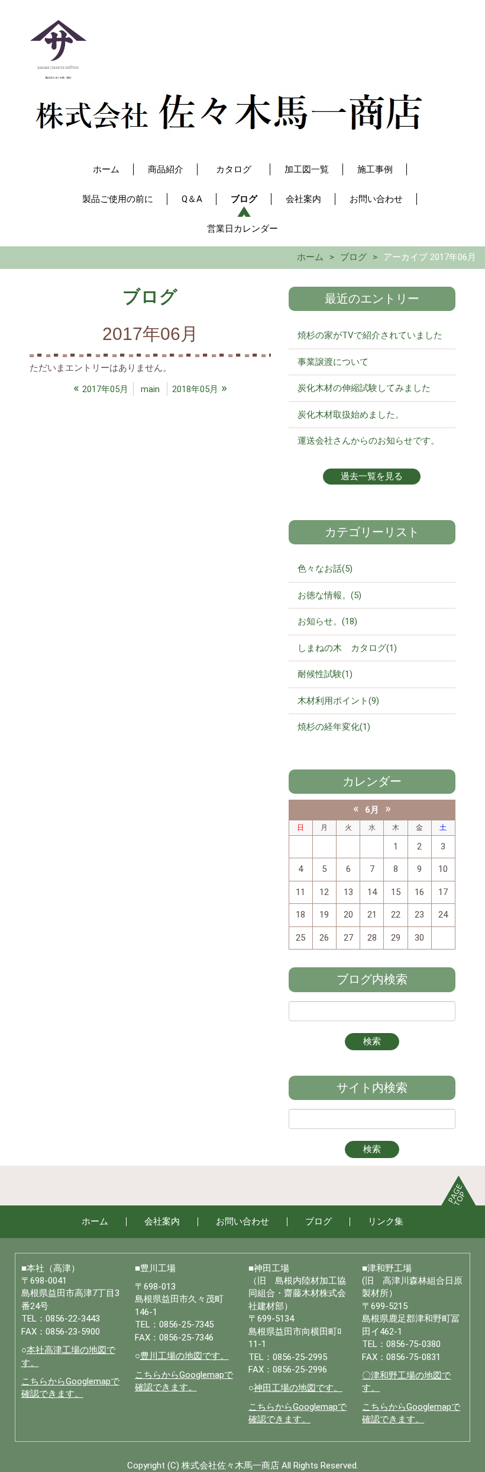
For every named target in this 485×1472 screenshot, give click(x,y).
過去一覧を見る (372, 476)
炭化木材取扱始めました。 (351, 414)
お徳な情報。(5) (329, 595)
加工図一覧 (306, 169)
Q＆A (192, 199)
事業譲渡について (333, 362)
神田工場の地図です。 (298, 1388)
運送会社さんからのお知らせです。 (368, 440)
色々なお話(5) (325, 568)
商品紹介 (165, 169)
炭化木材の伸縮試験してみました (364, 388)
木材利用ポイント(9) (338, 700)
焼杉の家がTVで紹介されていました (370, 335)
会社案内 (303, 199)
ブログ (244, 199)
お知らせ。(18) (327, 621)
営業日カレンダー (242, 228)
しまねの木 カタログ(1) (347, 648)
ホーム (106, 169)
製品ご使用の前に (117, 199)
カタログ (238, 169)
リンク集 (385, 1221)
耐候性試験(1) (325, 674)
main (150, 389)
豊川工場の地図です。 (184, 1356)
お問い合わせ (376, 199)
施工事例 (375, 169)
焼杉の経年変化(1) (334, 726)
